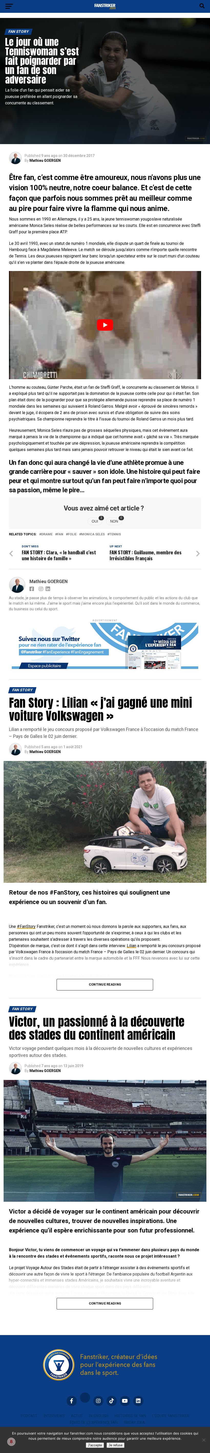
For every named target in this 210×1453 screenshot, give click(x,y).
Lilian (131, 945)
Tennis (115, 534)
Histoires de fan (130, 1416)
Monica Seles (93, 534)
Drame (46, 534)
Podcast (29, 1416)
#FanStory (26, 926)
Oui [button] (97, 520)
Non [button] (116, 520)
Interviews (54, 1416)
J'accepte (95, 1445)
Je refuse (115, 1445)
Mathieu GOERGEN (45, 160)
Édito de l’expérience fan (94, 1422)
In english (98, 1416)
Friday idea (134, 1422)
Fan (60, 534)
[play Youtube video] (105, 325)
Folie (72, 534)
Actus (77, 1416)
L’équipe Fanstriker (170, 1416)
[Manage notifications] (11, 1442)
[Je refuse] (203, 1439)
